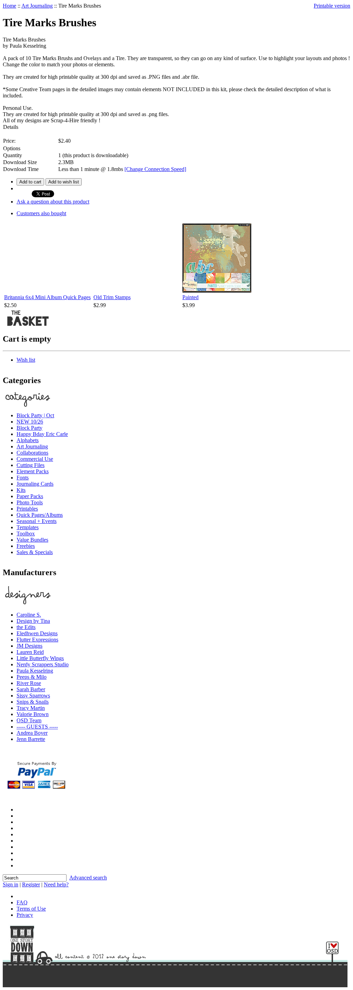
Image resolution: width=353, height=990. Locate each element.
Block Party (29, 428)
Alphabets (28, 440)
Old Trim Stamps (112, 297)
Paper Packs (30, 496)
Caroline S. (29, 615)
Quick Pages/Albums (40, 515)
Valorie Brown (33, 714)
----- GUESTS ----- (37, 727)
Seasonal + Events (37, 521)
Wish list (26, 360)
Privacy (25, 915)
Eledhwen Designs (37, 633)
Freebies (26, 546)
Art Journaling (37, 6)
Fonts (23, 477)
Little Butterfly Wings (40, 658)
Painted (190, 297)
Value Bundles (32, 540)
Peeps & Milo (32, 677)
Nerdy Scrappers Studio (43, 664)
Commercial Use (35, 459)
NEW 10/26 (30, 422)
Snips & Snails (33, 702)
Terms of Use (31, 909)
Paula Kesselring (35, 671)
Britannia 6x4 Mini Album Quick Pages (47, 297)
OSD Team (29, 720)
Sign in (10, 884)
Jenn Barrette (31, 739)
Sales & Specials (35, 552)
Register (31, 884)
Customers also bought (41, 213)
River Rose (29, 683)
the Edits (26, 627)
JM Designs (29, 646)
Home (9, 6)
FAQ (22, 902)
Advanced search (88, 877)
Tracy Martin (31, 708)
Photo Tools (30, 502)
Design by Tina (33, 621)
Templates (28, 527)
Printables (27, 509)
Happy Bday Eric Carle (42, 434)
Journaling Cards (35, 484)
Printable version (332, 6)
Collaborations (32, 453)
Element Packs (33, 471)
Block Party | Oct (35, 415)
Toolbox (26, 533)
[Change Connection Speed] (155, 169)
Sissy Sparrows (33, 695)
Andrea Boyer (32, 733)
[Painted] (216, 291)
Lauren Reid (30, 652)
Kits (21, 490)
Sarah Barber (31, 689)
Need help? (56, 884)
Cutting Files (30, 465)
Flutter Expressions (37, 639)
